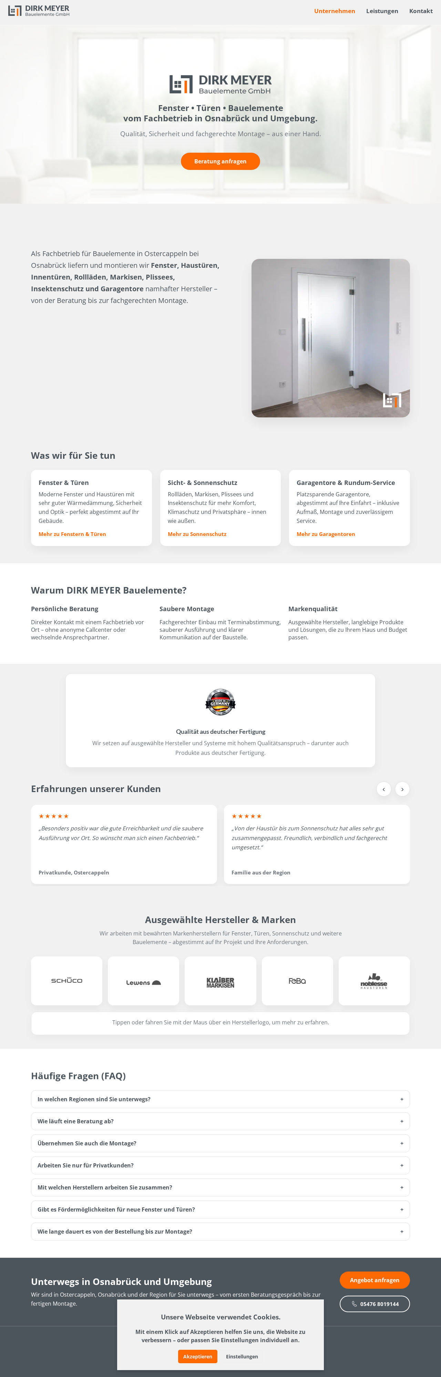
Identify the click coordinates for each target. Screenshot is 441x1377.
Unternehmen (334, 11)
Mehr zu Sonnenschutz (197, 533)
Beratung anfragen (220, 161)
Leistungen (382, 11)
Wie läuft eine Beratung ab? (76, 1121)
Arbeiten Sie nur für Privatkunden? (86, 1165)
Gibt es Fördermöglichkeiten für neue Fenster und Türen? (116, 1209)
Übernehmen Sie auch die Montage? (87, 1143)
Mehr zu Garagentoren (326, 533)
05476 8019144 (379, 1303)
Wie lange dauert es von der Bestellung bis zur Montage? (115, 1231)
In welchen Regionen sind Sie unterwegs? (94, 1099)
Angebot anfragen (375, 1280)
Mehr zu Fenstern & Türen (72, 533)
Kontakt (421, 11)
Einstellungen (242, 1356)
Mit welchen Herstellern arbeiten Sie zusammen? (105, 1187)
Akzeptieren (197, 1356)
